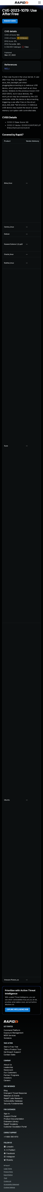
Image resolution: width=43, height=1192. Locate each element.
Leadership (8, 1067)
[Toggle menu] (39, 2)
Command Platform (12, 1030)
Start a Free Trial (11, 1047)
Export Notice (8, 1175)
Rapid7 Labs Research (13, 1098)
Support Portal (10, 1116)
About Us (8, 1065)
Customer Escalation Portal (15, 1127)
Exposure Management (13, 1033)
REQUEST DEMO (10, 21)
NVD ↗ (7, 68)
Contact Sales (9, 1055)
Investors (8, 1078)
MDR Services (10, 1035)
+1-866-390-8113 (11, 1137)
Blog (5, 1090)
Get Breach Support (12, 1052)
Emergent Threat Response (15, 1093)
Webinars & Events (11, 1096)
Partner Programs (11, 1075)
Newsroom (8, 1070)
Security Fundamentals (13, 1103)
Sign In (7, 1114)
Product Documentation (14, 1119)
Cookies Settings (9, 1187)
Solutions (8, 1038)
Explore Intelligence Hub (17, 1010)
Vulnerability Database (13, 1101)
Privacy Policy (8, 1172)
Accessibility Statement (11, 1184)
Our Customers (10, 1072)
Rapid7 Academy (11, 1124)
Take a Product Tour (12, 1049)
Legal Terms (8, 1169)
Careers (7, 1080)
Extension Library (11, 1121)
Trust (5, 1178)
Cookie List (7, 1181)
